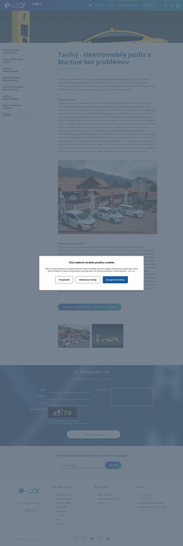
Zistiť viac (131, 271)
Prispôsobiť (64, 279)
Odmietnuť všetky (88, 279)
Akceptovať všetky (115, 279)
